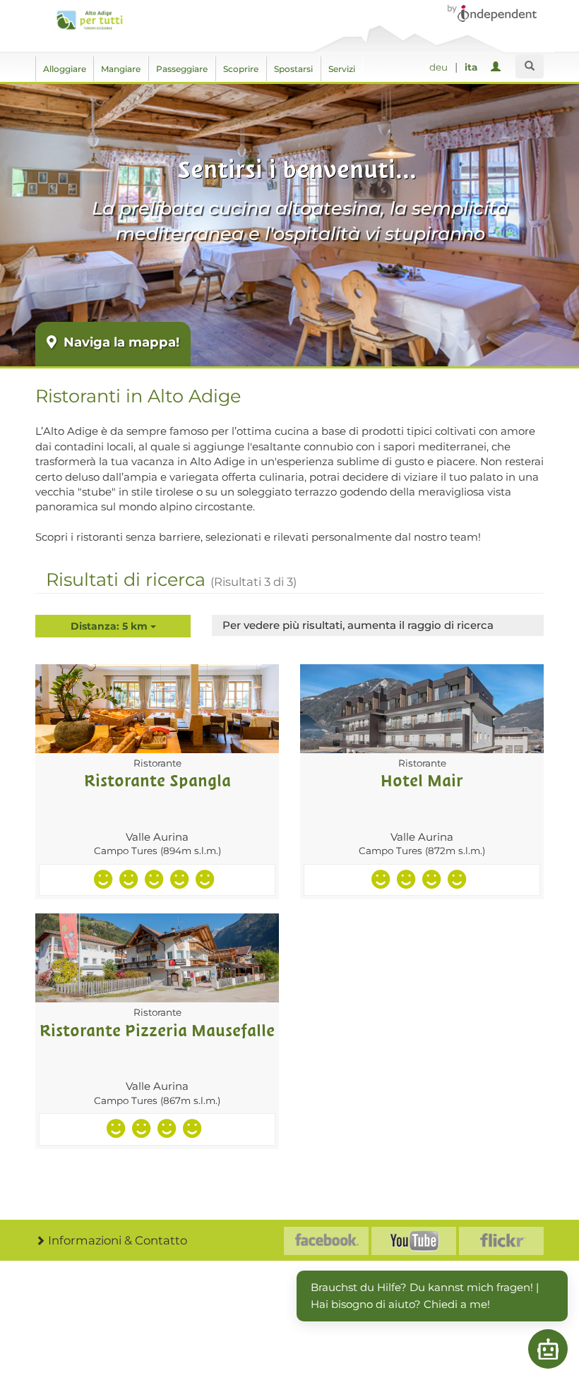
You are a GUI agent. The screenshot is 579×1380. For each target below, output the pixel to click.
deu (438, 67)
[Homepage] (89, 20)
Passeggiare (182, 69)
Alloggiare (64, 69)
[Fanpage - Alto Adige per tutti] (326, 1241)
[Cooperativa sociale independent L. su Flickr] (501, 1241)
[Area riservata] (498, 67)
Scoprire (240, 69)
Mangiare (121, 69)
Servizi (341, 69)
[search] (529, 66)
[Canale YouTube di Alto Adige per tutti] (413, 1241)
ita (471, 67)
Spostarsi (293, 69)
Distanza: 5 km (110, 626)
